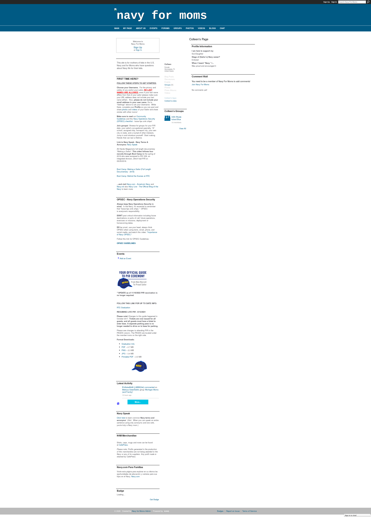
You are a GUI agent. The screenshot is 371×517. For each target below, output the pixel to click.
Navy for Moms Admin (141, 511)
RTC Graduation (123, 307)
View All (182, 128)
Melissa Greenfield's (130, 389)
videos (134, 109)
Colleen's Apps (170, 98)
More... (138, 402)
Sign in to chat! (351, 515)
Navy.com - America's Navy (138, 184)
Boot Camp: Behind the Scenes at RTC (133, 176)
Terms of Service (249, 511)
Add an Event (125, 258)
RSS (118, 403)
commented (149, 387)
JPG (123, 353)
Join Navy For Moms (200, 84)
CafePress (123, 444)
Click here (121, 417)
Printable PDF (127, 356)
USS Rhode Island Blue (176, 118)
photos (125, 109)
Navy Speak (132, 144)
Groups (167, 84)
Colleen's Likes (170, 101)
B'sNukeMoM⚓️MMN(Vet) (133, 387)
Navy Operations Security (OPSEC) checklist (136, 120)
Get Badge (154, 499)
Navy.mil (120, 186)
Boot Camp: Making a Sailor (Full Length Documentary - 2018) (134, 170)
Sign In (334, 2)
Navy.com (135, 476)
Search (368, 2)
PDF (123, 347)
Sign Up (326, 2)
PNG (124, 350)
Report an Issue (233, 511)
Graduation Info (128, 343)
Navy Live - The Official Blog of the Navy (137, 187)
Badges (220, 511)
